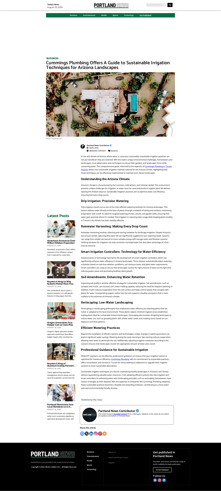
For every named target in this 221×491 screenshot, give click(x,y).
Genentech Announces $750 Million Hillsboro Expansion (61, 242)
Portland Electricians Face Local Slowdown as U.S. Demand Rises (60, 407)
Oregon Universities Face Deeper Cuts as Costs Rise (60, 324)
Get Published (145, 15)
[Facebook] (82, 434)
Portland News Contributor (98, 145)
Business (73, 15)
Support (111, 462)
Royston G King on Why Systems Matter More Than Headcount (60, 284)
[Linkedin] (91, 434)
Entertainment (89, 15)
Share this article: (88, 428)
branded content (120, 414)
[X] (87, 434)
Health (104, 15)
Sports (115, 15)
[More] (105, 434)
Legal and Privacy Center (118, 457)
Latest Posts (58, 216)
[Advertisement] (110, 36)
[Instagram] (96, 434)
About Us (112, 452)
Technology (129, 15)
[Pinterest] (100, 434)
